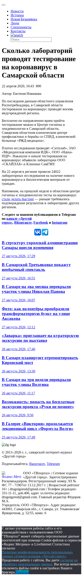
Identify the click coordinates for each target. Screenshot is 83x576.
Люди (15, 23)
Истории (17, 15)
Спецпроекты (21, 27)
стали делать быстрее (18, 199)
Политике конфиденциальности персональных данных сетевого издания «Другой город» (37, 554)
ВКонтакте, (23, 222)
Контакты (18, 31)
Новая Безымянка (24, 19)
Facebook (40, 222)
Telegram (53, 464)
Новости (17, 11)
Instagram (59, 222)
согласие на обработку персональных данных (40, 562)
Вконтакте (37, 464)
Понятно (22, 572)
